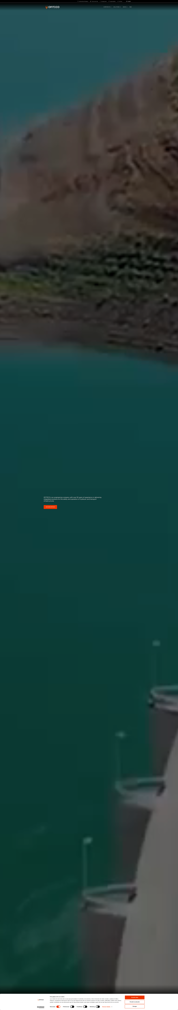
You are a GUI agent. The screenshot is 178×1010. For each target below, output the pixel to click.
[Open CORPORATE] (110, 7)
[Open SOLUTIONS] (120, 7)
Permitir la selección (135, 1001)
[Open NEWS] (126, 7)
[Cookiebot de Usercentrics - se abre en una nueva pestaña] (41, 1007)
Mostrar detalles (106, 1006)
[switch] (72, 1007)
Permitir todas (134, 997)
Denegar (135, 1006)
